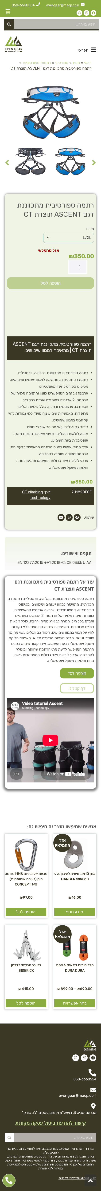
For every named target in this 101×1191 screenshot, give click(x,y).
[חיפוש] (9, 24)
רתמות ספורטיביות (37, 62)
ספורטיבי (61, 62)
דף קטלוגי (77, 688)
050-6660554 (23, 5)
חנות (76, 62)
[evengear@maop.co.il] (83, 4)
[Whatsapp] (79, 13)
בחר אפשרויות (74, 1003)
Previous (94, 162)
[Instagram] (86, 13)
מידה (90, 228)
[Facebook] (93, 13)
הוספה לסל (51, 283)
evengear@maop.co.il (62, 5)
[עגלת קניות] (7, 11)
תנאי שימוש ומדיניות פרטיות (77, 1178)
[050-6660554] (38, 4)
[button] (77, 517)
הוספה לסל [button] (25, 911)
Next (7, 162)
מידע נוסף (74, 911)
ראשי (87, 62)
